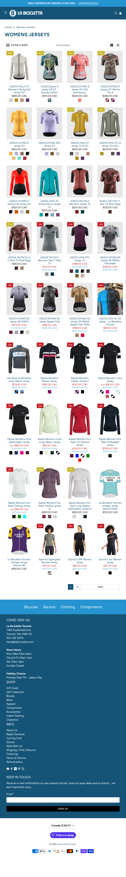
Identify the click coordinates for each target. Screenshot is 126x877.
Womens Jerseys (25, 27)
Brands (10, 696)
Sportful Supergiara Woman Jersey (49, 561)
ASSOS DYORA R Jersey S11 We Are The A (110, 89)
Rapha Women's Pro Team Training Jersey (19, 504)
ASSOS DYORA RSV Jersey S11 (49, 144)
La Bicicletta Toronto (66, 844)
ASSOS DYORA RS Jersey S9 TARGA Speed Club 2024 (80, 321)
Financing (12, 754)
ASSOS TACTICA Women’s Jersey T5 (79, 203)
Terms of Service (16, 757)
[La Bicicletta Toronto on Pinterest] (19, 769)
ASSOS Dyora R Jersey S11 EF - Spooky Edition (49, 89)
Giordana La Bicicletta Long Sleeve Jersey (19, 380)
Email (9, 794)
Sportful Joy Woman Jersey (110, 561)
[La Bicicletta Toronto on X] (22, 769)
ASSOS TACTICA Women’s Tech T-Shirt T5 (49, 260)
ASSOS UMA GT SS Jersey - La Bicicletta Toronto (110, 321)
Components (14, 707)
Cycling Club (14, 738)
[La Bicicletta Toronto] (61, 13)
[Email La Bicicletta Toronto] (7, 769)
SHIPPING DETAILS (88, 3)
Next (100, 586)
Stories (10, 742)
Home (8, 27)
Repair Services (15, 734)
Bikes (9, 699)
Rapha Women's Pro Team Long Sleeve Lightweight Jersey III (80, 505)
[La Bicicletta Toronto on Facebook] (11, 769)
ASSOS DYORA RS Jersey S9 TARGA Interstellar (110, 260)
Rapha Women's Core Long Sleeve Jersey (49, 441)
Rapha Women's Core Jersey (110, 380)
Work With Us (14, 746)
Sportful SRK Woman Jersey (79, 561)
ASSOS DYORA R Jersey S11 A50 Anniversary (79, 89)
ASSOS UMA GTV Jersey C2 (80, 259)
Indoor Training (15, 715)
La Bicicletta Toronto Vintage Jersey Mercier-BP (19, 562)
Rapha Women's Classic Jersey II (80, 380)
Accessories (13, 711)
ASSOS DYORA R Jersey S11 (19, 144)
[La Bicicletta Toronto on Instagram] (15, 769)
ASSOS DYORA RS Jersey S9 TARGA (19, 320)
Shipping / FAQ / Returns (21, 750)
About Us (11, 730)
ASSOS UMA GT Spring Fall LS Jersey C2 (49, 204)
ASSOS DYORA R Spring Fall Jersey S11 (19, 203)
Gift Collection (15, 692)
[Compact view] (118, 45)
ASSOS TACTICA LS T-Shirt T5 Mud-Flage (19, 259)
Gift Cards (12, 688)
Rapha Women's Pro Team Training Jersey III (49, 505)
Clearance (12, 719)
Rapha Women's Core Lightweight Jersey (19, 441)
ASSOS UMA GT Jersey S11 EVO (80, 144)
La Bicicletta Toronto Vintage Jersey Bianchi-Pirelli (110, 505)
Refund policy (14, 761)
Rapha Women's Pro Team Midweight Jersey (110, 442)
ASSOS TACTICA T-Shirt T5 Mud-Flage (110, 203)
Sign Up (63, 808)
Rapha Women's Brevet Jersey (49, 380)
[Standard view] (112, 45)
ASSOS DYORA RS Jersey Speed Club (49, 320)
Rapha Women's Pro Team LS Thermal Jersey (80, 442)
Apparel (10, 703)
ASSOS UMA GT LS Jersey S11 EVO (110, 144)
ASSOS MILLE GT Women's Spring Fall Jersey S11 (19, 89)
